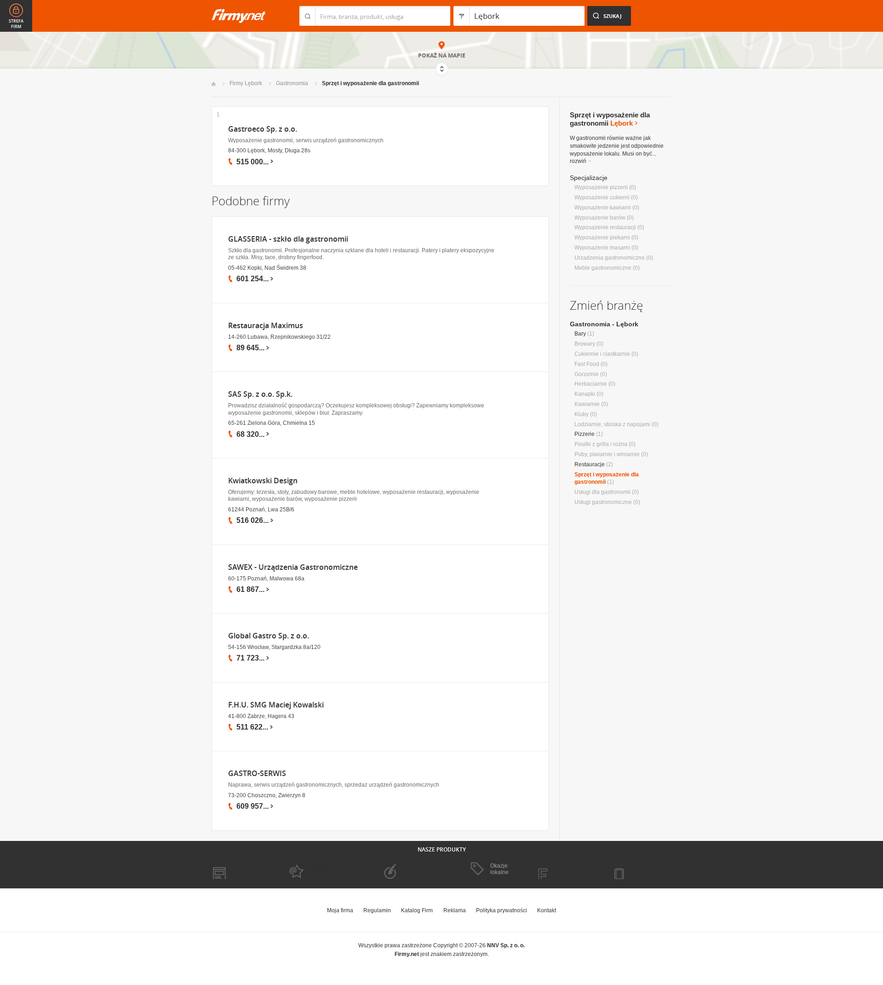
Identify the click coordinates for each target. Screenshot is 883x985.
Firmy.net (239, 16)
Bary (580, 333)
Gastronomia (292, 83)
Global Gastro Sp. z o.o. (268, 636)
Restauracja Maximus (265, 325)
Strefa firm (16, 23)
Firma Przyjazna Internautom (316, 869)
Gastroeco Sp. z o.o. (262, 129)
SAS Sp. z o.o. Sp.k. (260, 394)
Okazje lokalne (499, 869)
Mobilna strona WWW (238, 869)
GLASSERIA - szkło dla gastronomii (288, 239)
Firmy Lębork (245, 83)
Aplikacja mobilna (640, 869)
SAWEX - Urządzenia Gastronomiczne (293, 567)
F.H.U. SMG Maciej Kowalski (276, 705)
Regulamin (377, 910)
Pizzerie (584, 434)
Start (214, 84)
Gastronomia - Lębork (604, 324)
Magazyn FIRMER (565, 869)
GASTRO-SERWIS (257, 773)
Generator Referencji (403, 869)
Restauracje (589, 464)
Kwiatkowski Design (263, 481)
